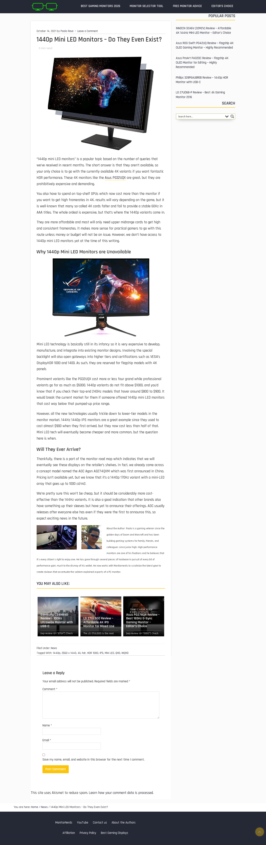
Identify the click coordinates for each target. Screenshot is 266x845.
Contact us (100, 823)
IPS (101, 653)
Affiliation (69, 833)
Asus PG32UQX (115, 178)
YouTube (82, 823)
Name (47, 726)
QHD (117, 653)
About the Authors (124, 823)
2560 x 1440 (69, 653)
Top (259, 831)
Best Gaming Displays (114, 833)
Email (46, 740)
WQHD (125, 653)
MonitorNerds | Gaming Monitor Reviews (44, 6)
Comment (49, 689)
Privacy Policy (88, 833)
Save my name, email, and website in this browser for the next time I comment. (93, 760)
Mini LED (109, 653)
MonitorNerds (63, 823)
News (54, 648)
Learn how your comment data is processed (121, 793)
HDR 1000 (92, 653)
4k (79, 653)
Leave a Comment (87, 31)
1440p (56, 653)
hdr (84, 653)
